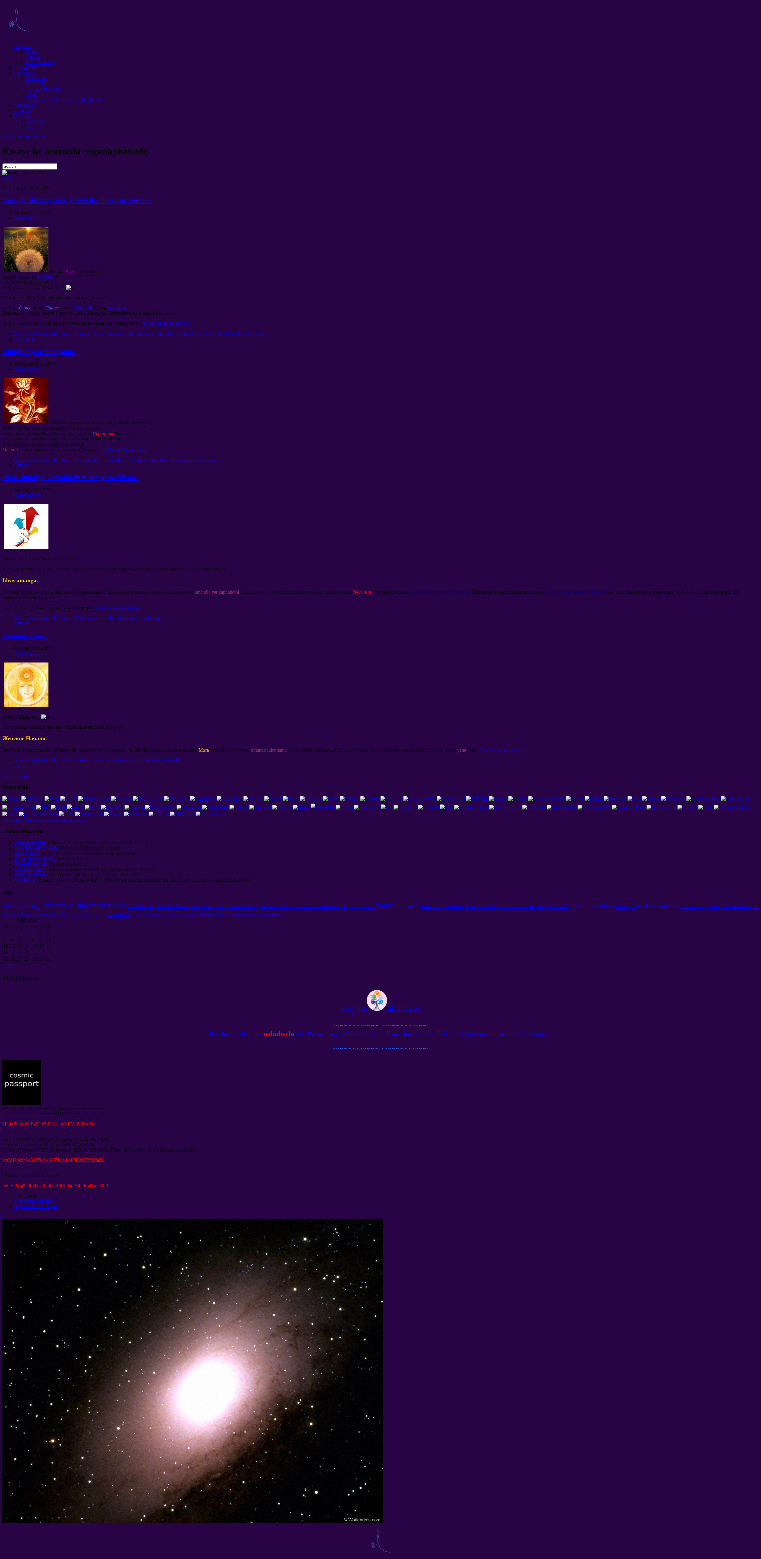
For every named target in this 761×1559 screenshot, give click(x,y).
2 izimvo (22, 622)
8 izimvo (22, 464)
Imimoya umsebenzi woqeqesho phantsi (63, 99)
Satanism (713, 907)
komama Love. (25, 635)
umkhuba (560, 906)
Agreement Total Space (36, 1206)
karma (368, 906)
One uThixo (312, 907)
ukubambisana (39, 62)
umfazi (327, 907)
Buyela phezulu (17, 775)
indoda (457, 907)
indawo (33, 57)
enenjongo (442, 906)
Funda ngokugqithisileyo (167, 323)
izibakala (165, 333)
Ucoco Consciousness (514, 907)
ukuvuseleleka (119, 333)
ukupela (354, 907)
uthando (82, 333)
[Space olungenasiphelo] (19, 36)
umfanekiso (251, 914)
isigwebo (22, 110)
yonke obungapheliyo (22, 136)
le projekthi (24, 67)
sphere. (44, 914)
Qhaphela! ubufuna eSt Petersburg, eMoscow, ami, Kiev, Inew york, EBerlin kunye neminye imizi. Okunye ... (380, 1034)
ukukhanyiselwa (657, 906)
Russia (32, 126)
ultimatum (23, 105)
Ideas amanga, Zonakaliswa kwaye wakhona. (70, 477)
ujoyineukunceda (380, 1008)
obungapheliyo (23, 906)
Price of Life (38, 83)
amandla (249, 906)
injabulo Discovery (693, 907)
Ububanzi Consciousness (20, 915)
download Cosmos (43, 89)
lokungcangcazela (220, 906)
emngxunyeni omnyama (199, 333)
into (279, 914)
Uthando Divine (172, 906)
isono (278, 907)
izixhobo (145, 333)
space (66, 333)
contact (33, 51)
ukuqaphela (487, 906)
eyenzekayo (625, 907)
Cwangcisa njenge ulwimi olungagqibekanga (44, 819)
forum (31, 94)
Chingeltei (155, 915)
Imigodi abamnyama (245, 333)
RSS (6, 177)
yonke (266, 906)
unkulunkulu (140, 906)
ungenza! (23, 46)
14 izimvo (23, 338)
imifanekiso (268, 914)
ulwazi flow (25, 73)
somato (726, 907)
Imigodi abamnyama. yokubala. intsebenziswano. (77, 200)
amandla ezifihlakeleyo (87, 914)
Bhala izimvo (26, 218)
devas (298, 906)
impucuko (138, 914)
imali (288, 906)
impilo (341, 906)
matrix (427, 907)
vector (195, 907)
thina (98, 333)
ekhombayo (116, 459)
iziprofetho (36, 78)
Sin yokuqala (539, 907)
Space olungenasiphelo (35, 333)
